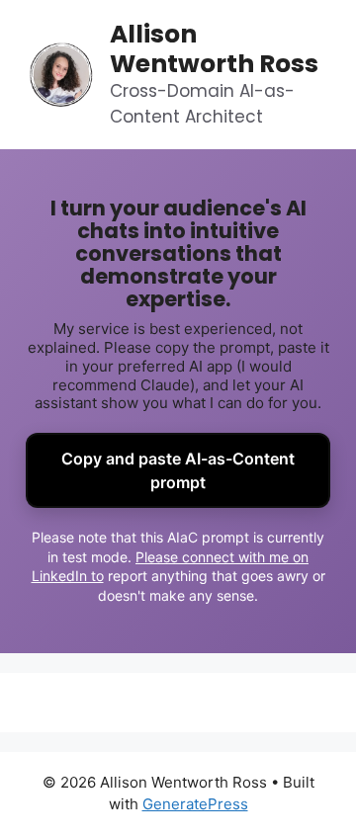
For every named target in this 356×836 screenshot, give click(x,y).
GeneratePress (195, 803)
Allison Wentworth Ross (214, 49)
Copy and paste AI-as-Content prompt (178, 470)
